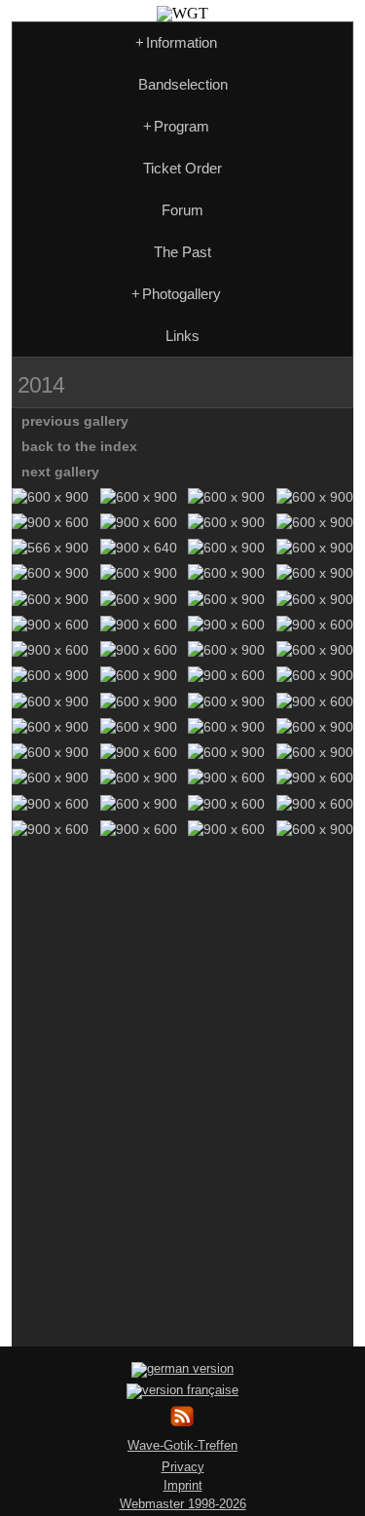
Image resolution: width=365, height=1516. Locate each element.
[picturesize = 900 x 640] (138, 547)
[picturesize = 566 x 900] (50, 547)
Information (176, 42)
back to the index (79, 446)
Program (176, 126)
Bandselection (183, 84)
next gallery (60, 471)
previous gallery (74, 421)
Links (182, 335)
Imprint (183, 1485)
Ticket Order (182, 168)
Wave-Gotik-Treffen (182, 1445)
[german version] (182, 1368)
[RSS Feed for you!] (183, 1424)
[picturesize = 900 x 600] (50, 522)
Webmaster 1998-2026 (183, 1504)
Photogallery (176, 293)
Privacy (183, 1466)
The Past (182, 252)
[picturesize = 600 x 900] (50, 497)
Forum (182, 210)
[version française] (182, 1390)
